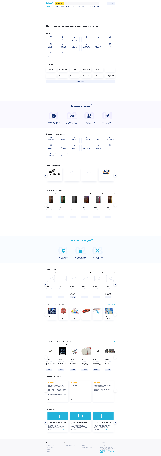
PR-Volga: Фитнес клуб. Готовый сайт (62, 291)
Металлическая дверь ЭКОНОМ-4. (85, 212)
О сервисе (48, 449)
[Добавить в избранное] (55, 193)
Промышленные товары (75, 47)
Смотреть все (110, 165)
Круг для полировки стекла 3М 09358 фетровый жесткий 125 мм (85, 365)
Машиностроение (86, 40)
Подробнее (62, 429)
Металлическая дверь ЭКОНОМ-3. (74, 212)
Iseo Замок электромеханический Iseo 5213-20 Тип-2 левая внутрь (110, 365)
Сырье (110, 46)
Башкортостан (62, 75)
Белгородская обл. (74, 75)
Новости (83, 445)
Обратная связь (49, 447)
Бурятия (98, 75)
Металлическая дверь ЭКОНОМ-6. (109, 212)
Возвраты (48, 451)
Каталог (56, 6)
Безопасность (51, 39)
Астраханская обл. (50, 75)
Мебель (98, 39)
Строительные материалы (98, 47)
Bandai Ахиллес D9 (73, 363)
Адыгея (74, 69)
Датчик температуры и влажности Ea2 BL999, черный (97, 364)
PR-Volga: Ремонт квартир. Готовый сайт (86, 291)
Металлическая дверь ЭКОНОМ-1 (50, 212)
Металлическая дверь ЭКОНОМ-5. (97, 212)
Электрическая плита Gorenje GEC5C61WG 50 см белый (51, 292)
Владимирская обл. (110, 76)
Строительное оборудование (86, 47)
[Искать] (97, 3)
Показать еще (80, 81)
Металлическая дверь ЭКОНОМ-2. (62, 212)
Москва (51, 69)
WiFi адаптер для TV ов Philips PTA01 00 (50, 364)
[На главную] (50, 3)
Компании (62, 6)
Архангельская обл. (110, 69)
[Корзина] (105, 3)
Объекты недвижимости (51, 47)
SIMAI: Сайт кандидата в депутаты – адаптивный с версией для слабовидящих (74, 292)
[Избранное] (102, 3)
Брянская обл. (86, 75)
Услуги (78, 6)
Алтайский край (86, 69)
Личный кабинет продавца (69, 445)
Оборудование (84, 6)
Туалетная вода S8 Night (62, 363)
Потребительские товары (70, 6)
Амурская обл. (98, 69)
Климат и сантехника (74, 40)
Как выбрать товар (50, 445)
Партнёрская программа (87, 447)
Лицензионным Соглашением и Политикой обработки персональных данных (107, 451)
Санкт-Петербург (63, 69)
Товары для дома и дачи (94, 6)
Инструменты (62, 39)
